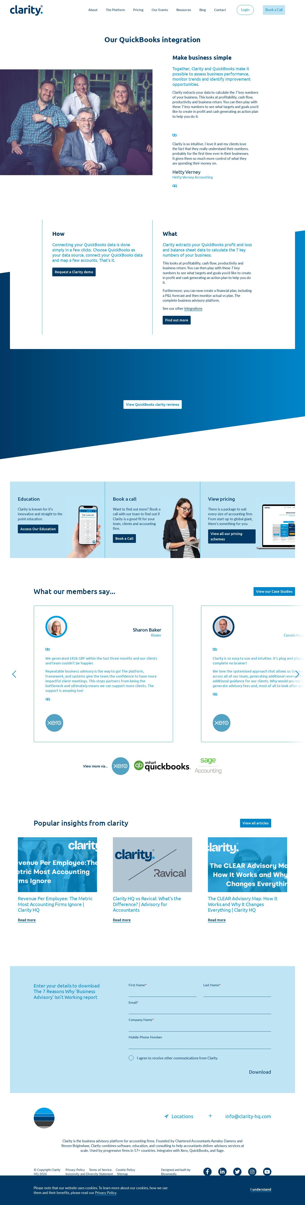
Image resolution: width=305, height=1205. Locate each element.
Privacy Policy (75, 1170)
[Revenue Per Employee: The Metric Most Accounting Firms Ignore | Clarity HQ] (57, 864)
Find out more (176, 320)
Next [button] (297, 674)
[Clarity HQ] (44, 1117)
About (93, 9)
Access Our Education (38, 528)
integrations (193, 308)
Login (245, 9)
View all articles (256, 823)
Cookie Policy (125, 1170)
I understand (260, 1189)
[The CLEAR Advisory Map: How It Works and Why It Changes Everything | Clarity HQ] (247, 864)
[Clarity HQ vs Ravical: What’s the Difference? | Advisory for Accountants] (152, 864)
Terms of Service (100, 1170)
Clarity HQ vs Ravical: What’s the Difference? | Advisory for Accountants (147, 904)
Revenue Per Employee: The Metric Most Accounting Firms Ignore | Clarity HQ (55, 904)
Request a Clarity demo (74, 271)
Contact (220, 9)
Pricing (138, 9)
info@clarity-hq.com (248, 1116)
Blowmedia (168, 1174)
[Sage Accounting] (208, 766)
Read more (27, 919)
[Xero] (120, 766)
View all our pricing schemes (226, 536)
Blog (202, 9)
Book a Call (274, 9)
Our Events (160, 9)
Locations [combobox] (182, 1116)
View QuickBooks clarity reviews (152, 404)
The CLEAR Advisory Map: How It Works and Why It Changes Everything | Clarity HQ (242, 904)
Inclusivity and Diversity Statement (89, 1174)
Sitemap (122, 1174)
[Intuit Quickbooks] (162, 766)
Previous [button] (14, 674)
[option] (103, 674)
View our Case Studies (274, 591)
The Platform (115, 9)
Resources (183, 9)
